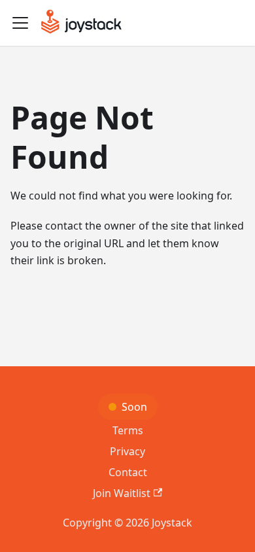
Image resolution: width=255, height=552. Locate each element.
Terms (127, 430)
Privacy (127, 451)
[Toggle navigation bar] (20, 23)
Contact (128, 472)
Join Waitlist (121, 493)
